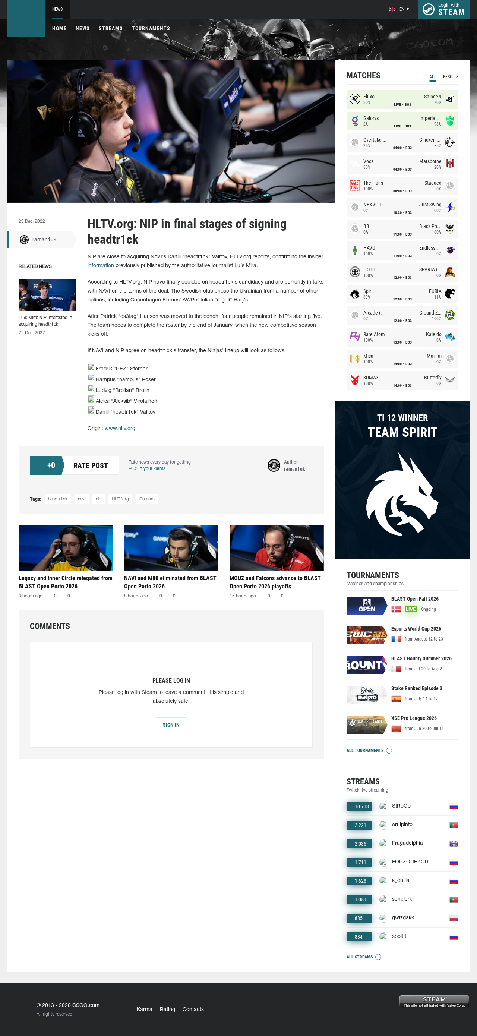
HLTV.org (120, 499)
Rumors (147, 499)
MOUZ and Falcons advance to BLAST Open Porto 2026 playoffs (275, 582)
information (101, 265)
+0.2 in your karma (147, 469)
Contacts (193, 1009)
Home (59, 28)
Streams (111, 28)
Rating (167, 1009)
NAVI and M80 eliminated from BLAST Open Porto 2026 (170, 582)
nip (98, 499)
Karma (144, 1009)
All (432, 76)
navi (81, 499)
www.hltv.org (120, 428)
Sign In (171, 725)
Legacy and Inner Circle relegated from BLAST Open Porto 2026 (66, 582)
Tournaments (151, 28)
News (57, 9)
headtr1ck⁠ (57, 499)
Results (450, 76)
